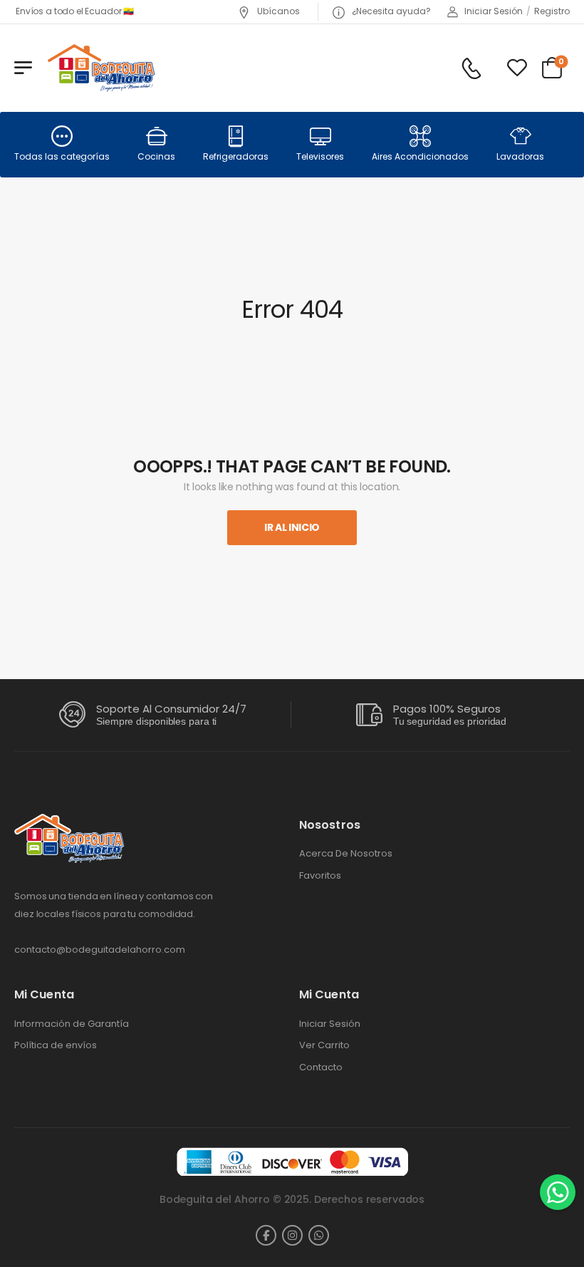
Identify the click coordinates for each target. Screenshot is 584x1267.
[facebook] (266, 1235)
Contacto (321, 1067)
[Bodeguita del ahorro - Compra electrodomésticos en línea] (100, 67)
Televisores (320, 156)
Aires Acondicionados (420, 156)
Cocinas (156, 156)
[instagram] (292, 1235)
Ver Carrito (324, 1045)
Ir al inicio (292, 527)
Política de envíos (55, 1045)
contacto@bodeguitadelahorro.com (99, 949)
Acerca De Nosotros (345, 853)
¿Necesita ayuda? (390, 11)
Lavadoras (520, 156)
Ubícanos (277, 11)
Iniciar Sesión (329, 1024)
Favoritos (320, 875)
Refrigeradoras (235, 156)
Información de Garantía (71, 1024)
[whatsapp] (318, 1235)
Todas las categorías (62, 156)
